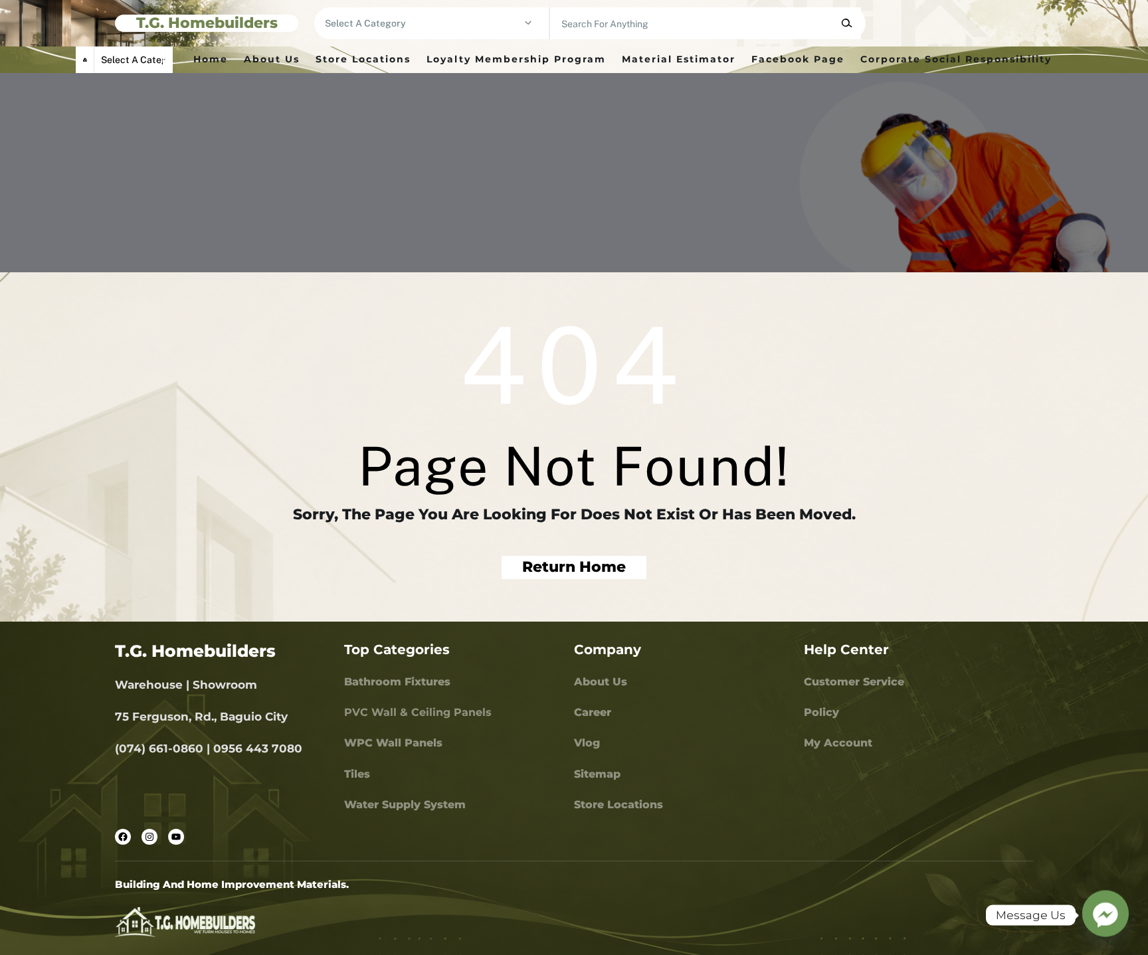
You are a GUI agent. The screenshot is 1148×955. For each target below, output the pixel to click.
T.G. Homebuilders (207, 23)
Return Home (574, 567)
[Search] (846, 23)
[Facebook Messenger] (1105, 915)
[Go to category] (528, 23)
